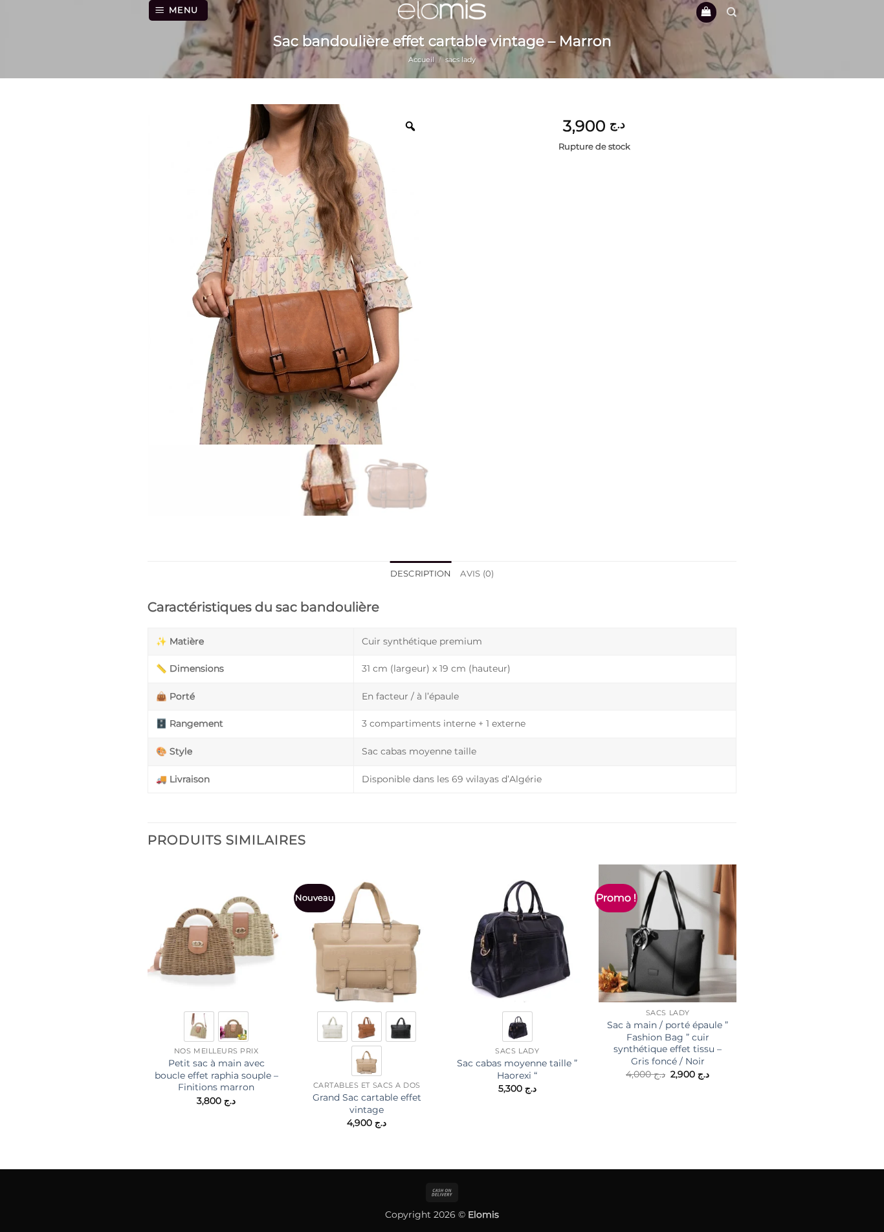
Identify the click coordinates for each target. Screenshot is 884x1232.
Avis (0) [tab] (477, 573)
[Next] (736, 1007)
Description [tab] (421, 573)
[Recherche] (731, 12)
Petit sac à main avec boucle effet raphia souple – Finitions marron (216, 1075)
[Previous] (148, 1007)
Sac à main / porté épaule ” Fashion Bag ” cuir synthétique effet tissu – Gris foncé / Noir (667, 1043)
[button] (178, 10)
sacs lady (460, 59)
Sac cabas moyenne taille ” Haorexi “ (517, 1069)
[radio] (199, 1026)
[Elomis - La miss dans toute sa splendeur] (442, 9)
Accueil (421, 59)
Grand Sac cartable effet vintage (367, 1104)
